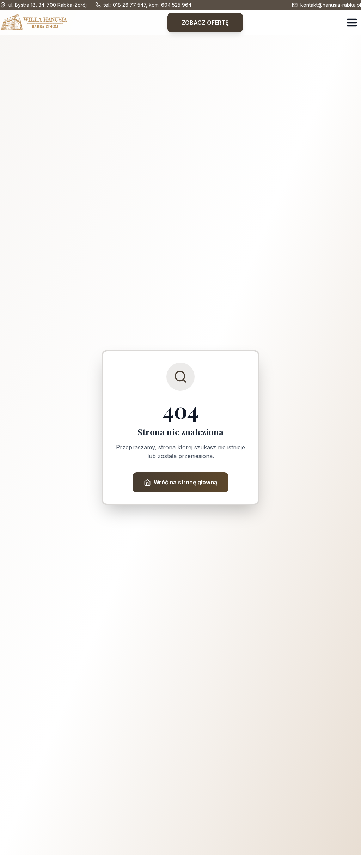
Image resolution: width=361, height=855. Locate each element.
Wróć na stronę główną (185, 482)
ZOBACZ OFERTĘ (205, 22)
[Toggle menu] (352, 22)
